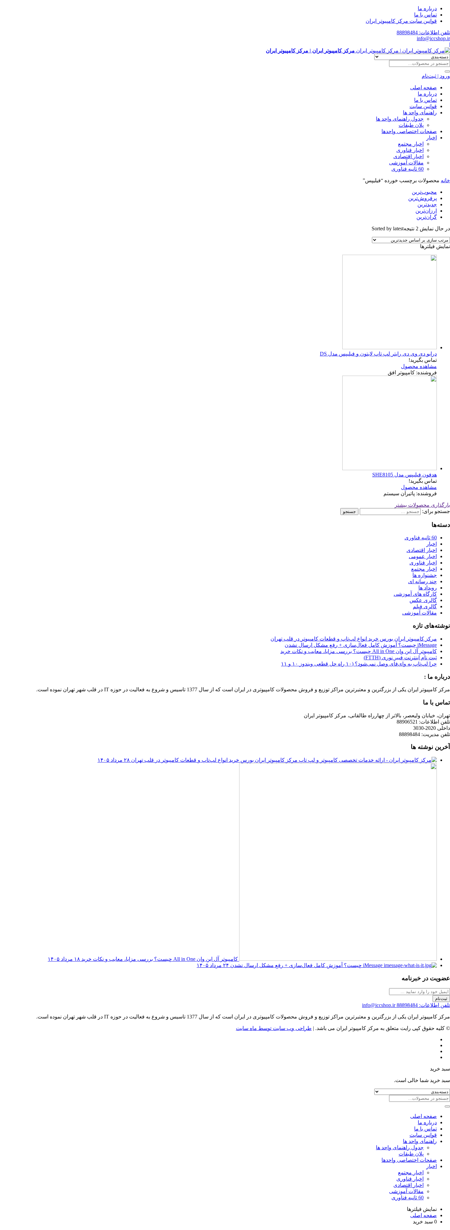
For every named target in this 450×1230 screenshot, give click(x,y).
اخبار (431, 137)
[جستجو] (447, 71)
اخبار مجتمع (411, 144)
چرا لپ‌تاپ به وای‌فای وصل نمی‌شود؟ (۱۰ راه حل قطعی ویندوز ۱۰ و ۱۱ (359, 664)
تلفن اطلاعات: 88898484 (423, 32)
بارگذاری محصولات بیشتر (422, 505)
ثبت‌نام (441, 998)
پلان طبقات (411, 125)
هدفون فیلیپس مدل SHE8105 (404, 474)
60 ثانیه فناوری (407, 169)
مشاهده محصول (419, 366)
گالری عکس (423, 600)
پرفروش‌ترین (422, 198)
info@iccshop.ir (433, 38)
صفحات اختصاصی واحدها (409, 131)
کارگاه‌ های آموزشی (415, 594)
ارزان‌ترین (426, 211)
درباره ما (427, 8)
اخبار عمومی (423, 556)
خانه (445, 180)
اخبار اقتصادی (408, 156)
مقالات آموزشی (406, 162)
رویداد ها (427, 587)
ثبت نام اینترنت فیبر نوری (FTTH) (400, 657)
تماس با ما (425, 14)
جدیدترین (427, 204)
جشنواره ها (424, 575)
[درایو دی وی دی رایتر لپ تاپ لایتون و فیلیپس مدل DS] (389, 347)
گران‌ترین (426, 217)
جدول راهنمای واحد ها (400, 119)
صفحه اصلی (423, 87)
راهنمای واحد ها (420, 112)
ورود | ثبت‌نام (436, 76)
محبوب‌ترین (424, 192)
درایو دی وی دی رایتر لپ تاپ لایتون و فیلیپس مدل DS (378, 354)
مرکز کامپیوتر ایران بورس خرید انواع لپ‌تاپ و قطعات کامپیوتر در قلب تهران (353, 639)
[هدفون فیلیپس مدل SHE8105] (389, 468)
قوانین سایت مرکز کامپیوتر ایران (401, 21)
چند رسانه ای (422, 581)
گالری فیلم (425, 606)
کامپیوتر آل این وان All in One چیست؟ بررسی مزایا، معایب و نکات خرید (358, 651)
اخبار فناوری (410, 150)
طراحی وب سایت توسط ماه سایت (274, 1028)
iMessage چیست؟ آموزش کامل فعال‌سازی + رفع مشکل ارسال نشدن (361, 645)
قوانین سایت (423, 106)
